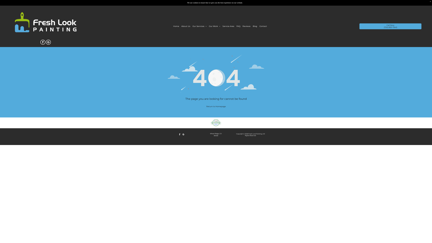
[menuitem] (176, 26)
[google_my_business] (48, 42)
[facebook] (42, 42)
